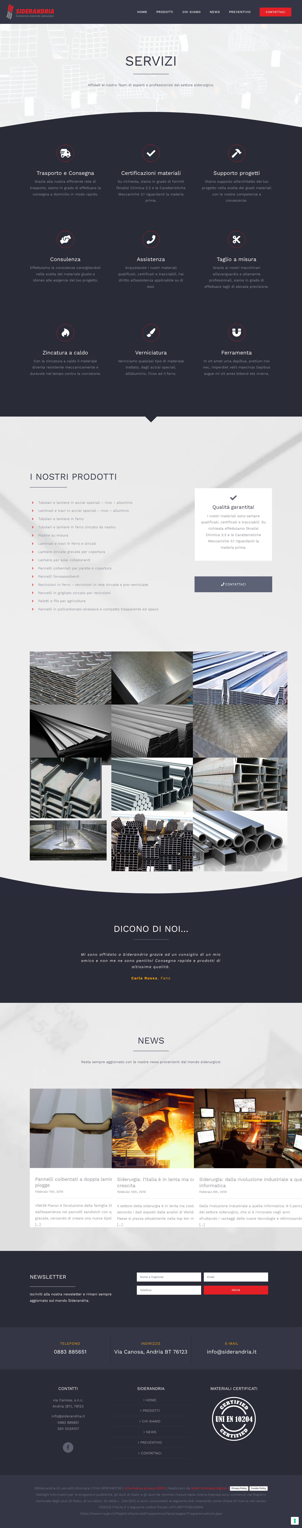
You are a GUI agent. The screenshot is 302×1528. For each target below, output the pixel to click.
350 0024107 (68, 1429)
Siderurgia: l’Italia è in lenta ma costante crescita (171, 1125)
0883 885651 (70, 1352)
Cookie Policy (258, 1488)
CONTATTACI (151, 1453)
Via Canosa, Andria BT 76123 (150, 1352)
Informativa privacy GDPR (144, 1488)
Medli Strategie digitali (209, 1488)
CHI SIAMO (151, 1421)
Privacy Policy (239, 1488)
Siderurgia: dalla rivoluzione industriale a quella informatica (254, 1125)
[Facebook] (68, 1447)
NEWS (151, 1432)
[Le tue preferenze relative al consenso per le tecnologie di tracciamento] (295, 1521)
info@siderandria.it (232, 1352)
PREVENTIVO (151, 1442)
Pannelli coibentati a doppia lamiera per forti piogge (89, 1125)
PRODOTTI (151, 1410)
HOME (151, 1400)
